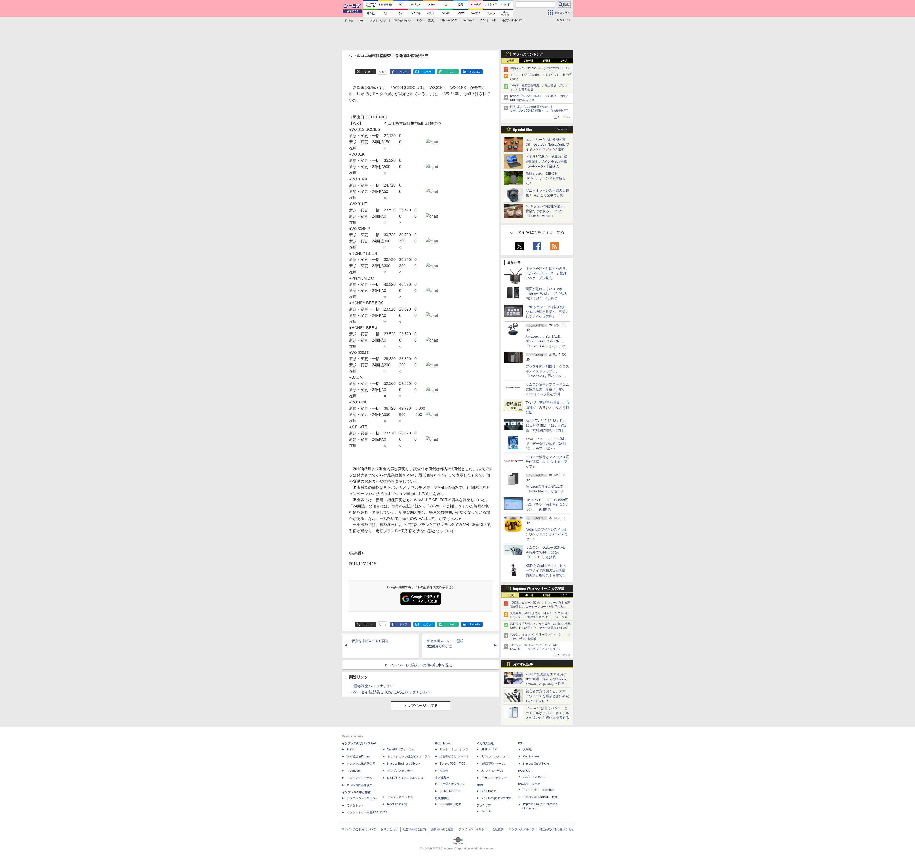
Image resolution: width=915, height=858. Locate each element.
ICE (520, 743)
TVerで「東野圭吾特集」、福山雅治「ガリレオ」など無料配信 (547, 407)
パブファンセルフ (534, 776)
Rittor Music (443, 743)
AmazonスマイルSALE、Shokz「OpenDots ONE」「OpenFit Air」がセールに (546, 341)
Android (469, 20)
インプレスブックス (400, 797)
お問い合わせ (389, 829)
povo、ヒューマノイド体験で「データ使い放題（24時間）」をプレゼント (546, 443)
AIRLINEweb (489, 749)
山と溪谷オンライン (452, 784)
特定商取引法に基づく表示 (556, 829)
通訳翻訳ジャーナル (494, 763)
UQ (419, 20)
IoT (493, 20)
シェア (403, 72)
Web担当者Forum (358, 756)
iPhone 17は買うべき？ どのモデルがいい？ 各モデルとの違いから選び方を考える (547, 713)
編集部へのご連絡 (442, 829)
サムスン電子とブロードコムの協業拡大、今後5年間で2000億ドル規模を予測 (547, 389)
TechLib (486, 811)
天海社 (527, 749)
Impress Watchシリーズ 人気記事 (538, 589)
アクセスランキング (528, 54)
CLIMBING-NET (450, 791)
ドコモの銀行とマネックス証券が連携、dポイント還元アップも (547, 461)
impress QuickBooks (536, 763)
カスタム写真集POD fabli (540, 797)
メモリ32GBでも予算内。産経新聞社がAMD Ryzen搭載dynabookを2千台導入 (547, 161)
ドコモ (348, 20)
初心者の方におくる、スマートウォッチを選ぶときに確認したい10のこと (547, 696)
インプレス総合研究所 (361, 763)
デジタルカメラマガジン (362, 798)
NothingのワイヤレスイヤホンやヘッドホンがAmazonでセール (547, 534)
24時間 (528, 60)
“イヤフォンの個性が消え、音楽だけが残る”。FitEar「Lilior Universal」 (546, 211)
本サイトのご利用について (358, 829)
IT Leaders (354, 770)
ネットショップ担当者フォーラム (408, 756)
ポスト (369, 72)
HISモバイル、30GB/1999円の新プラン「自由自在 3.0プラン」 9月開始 (547, 504)
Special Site (522, 130)
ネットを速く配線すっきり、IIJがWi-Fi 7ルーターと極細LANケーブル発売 (547, 273)
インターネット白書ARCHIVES (367, 812)
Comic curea (531, 756)
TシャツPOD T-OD (453, 763)
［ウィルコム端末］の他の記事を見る (420, 665)
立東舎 (444, 770)
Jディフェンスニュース (496, 756)
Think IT (352, 749)
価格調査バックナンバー (374, 686)
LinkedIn (475, 72)
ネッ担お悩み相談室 (359, 785)
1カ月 (564, 60)
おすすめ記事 (523, 664)
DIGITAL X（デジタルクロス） (406, 778)
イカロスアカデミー (494, 778)
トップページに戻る (420, 706)
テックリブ (484, 805)
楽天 (431, 20)
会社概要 (498, 829)
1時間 (510, 60)
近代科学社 (442, 798)
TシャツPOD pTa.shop (538, 790)
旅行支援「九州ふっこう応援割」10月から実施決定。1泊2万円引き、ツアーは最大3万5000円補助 (540, 627)
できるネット (355, 805)
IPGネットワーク (529, 784)
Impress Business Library (403, 763)
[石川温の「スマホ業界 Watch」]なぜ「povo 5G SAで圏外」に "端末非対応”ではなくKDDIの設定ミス (540, 111)
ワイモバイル (402, 20)
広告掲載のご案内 (414, 829)
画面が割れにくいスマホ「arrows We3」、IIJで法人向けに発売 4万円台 (546, 293)
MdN (480, 785)
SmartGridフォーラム (401, 749)
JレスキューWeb (492, 770)
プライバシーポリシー (473, 829)
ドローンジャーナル (359, 778)
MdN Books (488, 791)
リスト (383, 72)
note (451, 72)
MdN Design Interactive (496, 798)
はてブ (427, 72)
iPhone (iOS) (449, 20)
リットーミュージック (454, 749)
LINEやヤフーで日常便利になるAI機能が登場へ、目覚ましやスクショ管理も (547, 311)
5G (483, 20)
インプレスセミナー (400, 770)
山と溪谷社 (442, 778)
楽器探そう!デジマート (454, 756)
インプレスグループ (521, 829)
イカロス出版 (485, 743)
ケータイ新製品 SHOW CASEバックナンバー (392, 692)
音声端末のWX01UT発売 (370, 641)
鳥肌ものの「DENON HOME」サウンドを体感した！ (546, 178)
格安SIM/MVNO (512, 20)
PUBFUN (524, 770)
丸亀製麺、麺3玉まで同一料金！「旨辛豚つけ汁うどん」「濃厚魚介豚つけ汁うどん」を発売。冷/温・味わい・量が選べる (539, 617)
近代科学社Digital (451, 804)
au (361, 20)
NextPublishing (397, 804)
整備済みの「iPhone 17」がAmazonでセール (539, 68)
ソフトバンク (378, 20)
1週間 (546, 60)
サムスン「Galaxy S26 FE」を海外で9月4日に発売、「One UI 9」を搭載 (547, 552)
